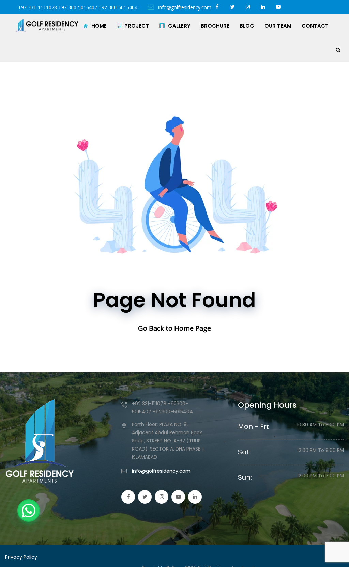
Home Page (192, 328)
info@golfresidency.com (161, 471)
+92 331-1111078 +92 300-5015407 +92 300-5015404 (77, 7)
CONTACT (315, 25)
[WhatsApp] (28, 510)
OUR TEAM (277, 25)
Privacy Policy (21, 557)
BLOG (247, 25)
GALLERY (179, 25)
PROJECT (136, 25)
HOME (99, 25)
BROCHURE (215, 25)
